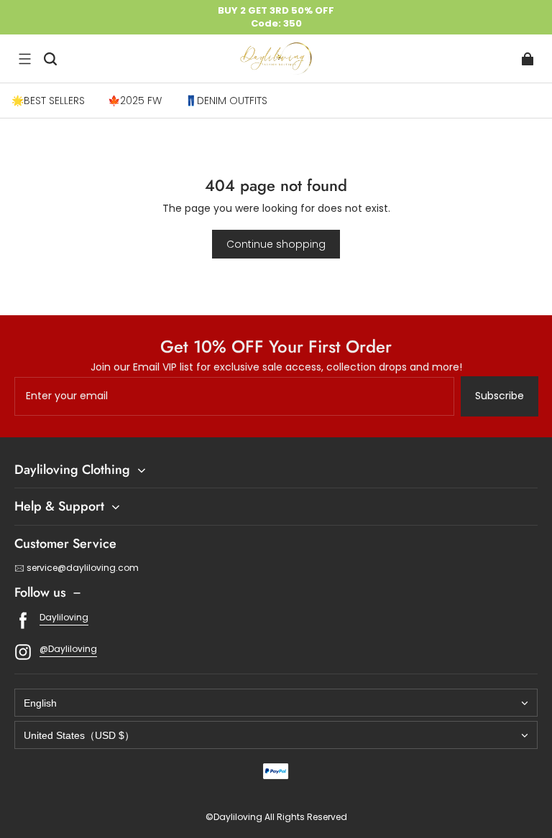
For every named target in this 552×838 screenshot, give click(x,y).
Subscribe (499, 395)
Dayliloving (64, 617)
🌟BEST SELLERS (48, 100)
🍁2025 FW (135, 100)
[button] (24, 59)
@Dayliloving (68, 649)
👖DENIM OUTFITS (226, 100)
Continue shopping (276, 244)
